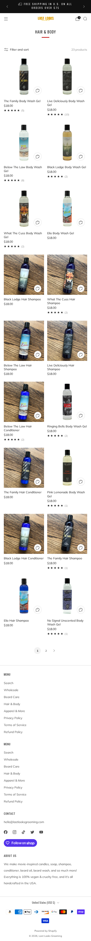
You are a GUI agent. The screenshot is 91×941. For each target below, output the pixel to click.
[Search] (85, 19)
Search (8, 683)
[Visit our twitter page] (32, 832)
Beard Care (11, 697)
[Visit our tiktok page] (23, 832)
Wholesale (11, 690)
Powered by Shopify (45, 930)
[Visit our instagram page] (14, 832)
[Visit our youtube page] (41, 832)
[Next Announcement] (84, 6)
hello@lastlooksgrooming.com (24, 822)
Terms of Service (15, 725)
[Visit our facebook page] (5, 832)
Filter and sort (19, 49)
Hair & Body (12, 704)
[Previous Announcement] (7, 6)
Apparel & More (14, 711)
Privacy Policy (13, 718)
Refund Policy (13, 732)
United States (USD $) (43, 903)
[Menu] (6, 19)
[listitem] (45, 6)
